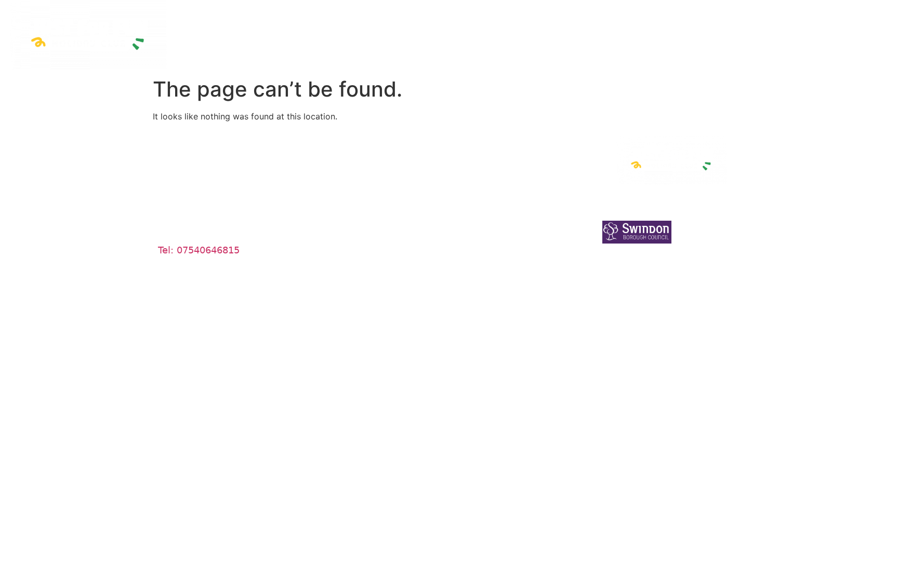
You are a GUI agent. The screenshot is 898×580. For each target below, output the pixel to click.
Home (333, 30)
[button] (387, 31)
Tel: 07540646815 (199, 250)
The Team (384, 30)
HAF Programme (567, 30)
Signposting (340, 176)
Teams (329, 148)
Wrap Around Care (470, 30)
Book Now (851, 30)
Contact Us (787, 30)
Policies (479, 260)
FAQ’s (326, 204)
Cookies (480, 176)
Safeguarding (715, 30)
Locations (648, 30)
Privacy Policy (494, 148)
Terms (476, 204)
